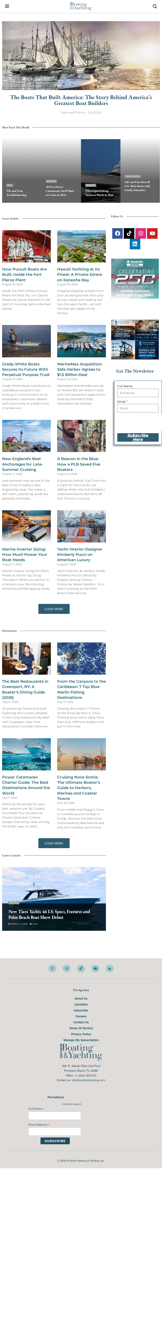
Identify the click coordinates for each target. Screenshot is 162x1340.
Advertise (81, 1004)
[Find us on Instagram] (67, 968)
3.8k (37, 923)
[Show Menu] (7, 6)
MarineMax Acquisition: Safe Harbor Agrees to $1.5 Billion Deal (79, 369)
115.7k (33, 202)
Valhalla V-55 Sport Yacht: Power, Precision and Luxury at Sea (52, 914)
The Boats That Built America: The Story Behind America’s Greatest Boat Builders (81, 100)
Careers (81, 1016)
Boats (51, 181)
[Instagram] (140, 233)
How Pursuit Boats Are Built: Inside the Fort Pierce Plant (24, 274)
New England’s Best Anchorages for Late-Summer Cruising (22, 464)
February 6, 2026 (20, 923)
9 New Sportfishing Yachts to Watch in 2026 (99, 193)
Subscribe (81, 1010)
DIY (10, 185)
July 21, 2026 (94, 202)
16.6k (70, 202)
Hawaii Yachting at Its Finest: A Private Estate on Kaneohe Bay (79, 274)
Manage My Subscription (81, 1040)
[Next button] (157, 171)
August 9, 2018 (17, 202)
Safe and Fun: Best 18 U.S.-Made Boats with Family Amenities (137, 186)
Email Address (39, 1125)
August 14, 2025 (136, 197)
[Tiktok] (129, 233)
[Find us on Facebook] (52, 968)
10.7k (130, 202)
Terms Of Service (81, 1028)
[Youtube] (152, 233)
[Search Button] (155, 6)
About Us (81, 998)
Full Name (124, 386)
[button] (54, 609)
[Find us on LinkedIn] (110, 968)
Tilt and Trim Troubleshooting (16, 193)
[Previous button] (5, 171)
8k (107, 202)
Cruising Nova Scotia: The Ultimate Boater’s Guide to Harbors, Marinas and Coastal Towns (78, 788)
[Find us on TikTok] (81, 968)
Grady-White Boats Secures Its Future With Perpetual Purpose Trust (26, 369)
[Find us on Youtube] (95, 968)
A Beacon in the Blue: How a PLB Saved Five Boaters (78, 464)
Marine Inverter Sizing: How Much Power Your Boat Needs (24, 554)
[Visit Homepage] (81, 6)
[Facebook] (117, 233)
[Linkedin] (135, 244)
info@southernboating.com (88, 1080)
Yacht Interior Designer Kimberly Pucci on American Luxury (80, 554)
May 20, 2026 (55, 202)
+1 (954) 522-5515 (85, 1075)
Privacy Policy (81, 1034)
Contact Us (81, 1022)
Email (122, 402)
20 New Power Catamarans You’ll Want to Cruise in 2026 (60, 191)
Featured (132, 176)
